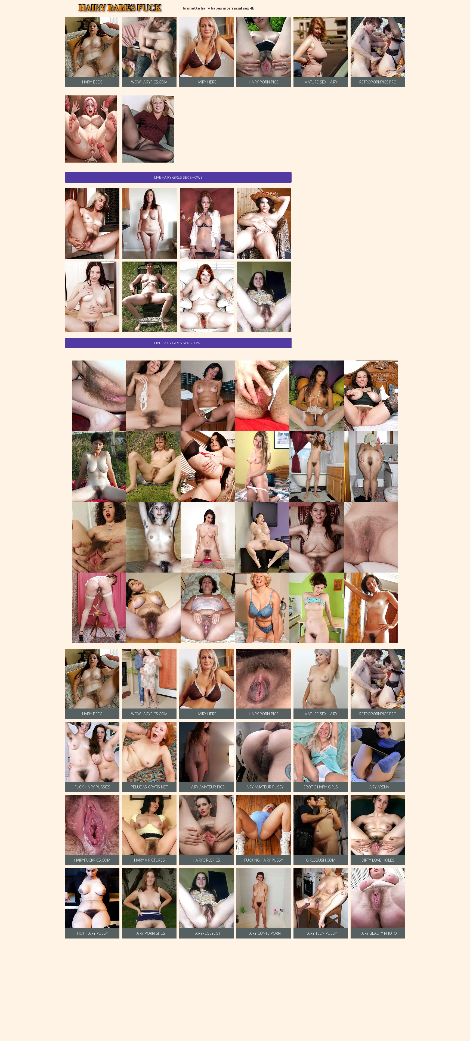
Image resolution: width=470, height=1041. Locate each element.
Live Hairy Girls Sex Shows (178, 177)
